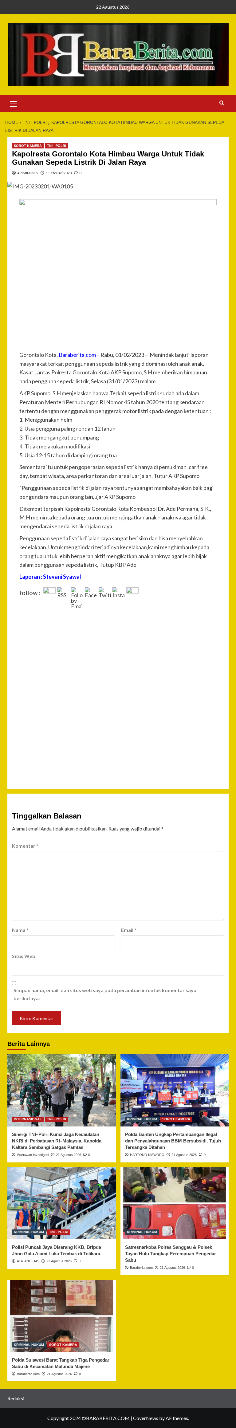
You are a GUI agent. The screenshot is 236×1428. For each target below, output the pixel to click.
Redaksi (15, 1398)
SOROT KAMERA (28, 146)
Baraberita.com (141, 1267)
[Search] (222, 103)
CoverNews (145, 1418)
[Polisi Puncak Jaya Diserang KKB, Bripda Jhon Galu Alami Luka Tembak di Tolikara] (61, 1203)
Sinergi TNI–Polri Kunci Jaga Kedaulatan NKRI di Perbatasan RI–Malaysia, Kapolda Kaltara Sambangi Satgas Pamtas (56, 1141)
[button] (13, 103)
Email (128, 930)
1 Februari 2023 (59, 173)
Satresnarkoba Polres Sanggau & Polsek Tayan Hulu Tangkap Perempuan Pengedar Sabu (170, 1254)
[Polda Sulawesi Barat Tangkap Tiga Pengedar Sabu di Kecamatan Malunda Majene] (61, 1316)
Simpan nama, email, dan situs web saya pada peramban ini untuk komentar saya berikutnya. (105, 994)
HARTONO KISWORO (147, 1155)
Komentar (25, 846)
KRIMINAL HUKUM (142, 1119)
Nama (20, 930)
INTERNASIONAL (28, 1119)
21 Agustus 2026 (68, 1155)
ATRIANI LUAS (28, 1261)
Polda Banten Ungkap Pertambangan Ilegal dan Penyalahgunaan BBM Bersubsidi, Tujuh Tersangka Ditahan (173, 1141)
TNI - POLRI (56, 146)
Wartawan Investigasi (33, 1155)
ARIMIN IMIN (27, 173)
